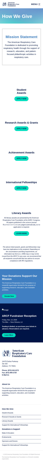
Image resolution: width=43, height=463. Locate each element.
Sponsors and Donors (10, 441)
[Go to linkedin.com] (6, 400)
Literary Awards (7, 421)
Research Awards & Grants (11, 417)
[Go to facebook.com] (3, 400)
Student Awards (7, 413)
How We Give (7, 409)
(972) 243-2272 (13, 370)
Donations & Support (11, 429)
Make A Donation (8, 433)
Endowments (6, 437)
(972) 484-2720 (11, 373)
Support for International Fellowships (15, 425)
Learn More (8, 335)
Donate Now (9, 296)
